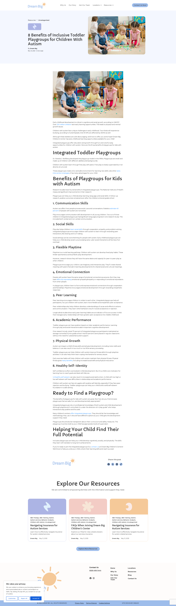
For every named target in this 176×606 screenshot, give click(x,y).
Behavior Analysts (48, 520)
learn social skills (76, 229)
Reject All (24, 598)
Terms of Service (91, 603)
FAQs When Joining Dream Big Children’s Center (88, 527)
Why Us (63, 5)
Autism (51, 517)
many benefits (67, 360)
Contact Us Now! (140, 5)
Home (112, 568)
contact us (95, 447)
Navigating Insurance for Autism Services (43, 527)
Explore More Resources (88, 549)
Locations (96, 5)
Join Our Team (84, 5)
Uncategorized (43, 20)
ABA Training (44, 517)
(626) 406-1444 (95, 570)
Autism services (35, 520)
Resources (108, 5)
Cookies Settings (104, 603)
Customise (11, 598)
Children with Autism (37, 522)
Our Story (72, 5)
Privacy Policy (79, 603)
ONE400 (136, 603)
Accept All (36, 598)
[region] (24, 591)
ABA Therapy (34, 517)
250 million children (64, 124)
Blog (130, 575)
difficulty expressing (64, 279)
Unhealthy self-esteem (61, 377)
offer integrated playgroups (81, 413)
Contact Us (132, 578)
